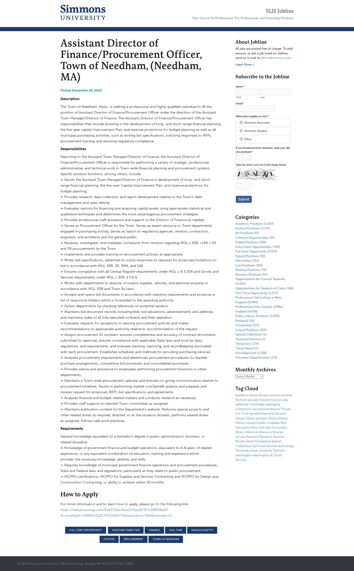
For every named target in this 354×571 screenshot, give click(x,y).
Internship (267, 413)
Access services (269, 395)
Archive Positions (247, 228)
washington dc (263, 455)
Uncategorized (245, 353)
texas (254, 450)
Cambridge (256, 404)
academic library (246, 395)
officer (109, 539)
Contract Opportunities (251, 237)
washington (243, 455)
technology (286, 446)
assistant (254, 400)
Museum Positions (248, 274)
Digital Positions (246, 242)
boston (265, 400)
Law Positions (245, 265)
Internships (243, 260)
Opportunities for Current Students (260, 279)
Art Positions (244, 233)
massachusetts (202, 530)
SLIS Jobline (280, 11)
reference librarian (271, 432)
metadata (273, 423)
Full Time (175, 530)
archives (286, 395)
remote (240, 437)
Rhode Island (244, 441)
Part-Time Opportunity (251, 293)
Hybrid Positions (247, 256)
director (274, 409)
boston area (279, 400)
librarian (280, 413)
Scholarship (243, 325)
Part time (272, 427)
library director (278, 418)
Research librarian (272, 437)
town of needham (166, 539)
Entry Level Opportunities (253, 247)
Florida (285, 409)
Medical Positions (247, 270)
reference (251, 432)
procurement (133, 539)
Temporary (243, 343)
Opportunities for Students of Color (260, 288)
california (241, 404)
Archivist (241, 400)
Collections (243, 409)
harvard (254, 413)
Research (241, 321)
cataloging (272, 404)
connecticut (260, 409)
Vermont (279, 450)
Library (240, 418)
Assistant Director (126, 530)
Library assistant (256, 418)
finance (154, 530)
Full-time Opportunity (85, 530)
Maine (239, 423)
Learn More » (244, 64)
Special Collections (248, 334)
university (265, 450)
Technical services (264, 446)
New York (258, 427)
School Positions (247, 330)
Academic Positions (249, 224)
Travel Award (244, 348)
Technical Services (248, 339)
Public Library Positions (252, 316)
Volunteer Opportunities (252, 357)
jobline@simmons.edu (276, 58)
